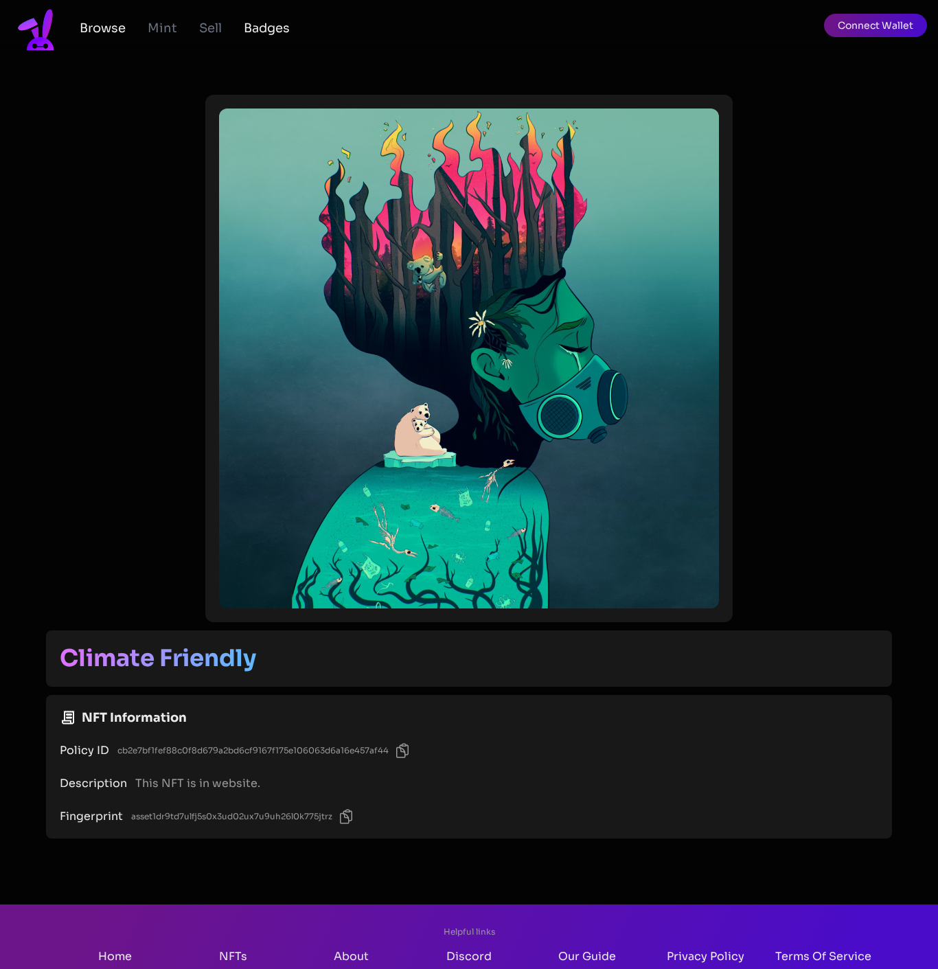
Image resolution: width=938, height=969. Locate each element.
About (351, 956)
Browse (103, 28)
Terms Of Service (823, 956)
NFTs (233, 956)
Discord (469, 956)
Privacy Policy (705, 956)
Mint (162, 28)
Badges (267, 28)
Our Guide (587, 956)
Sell (210, 28)
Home (115, 956)
